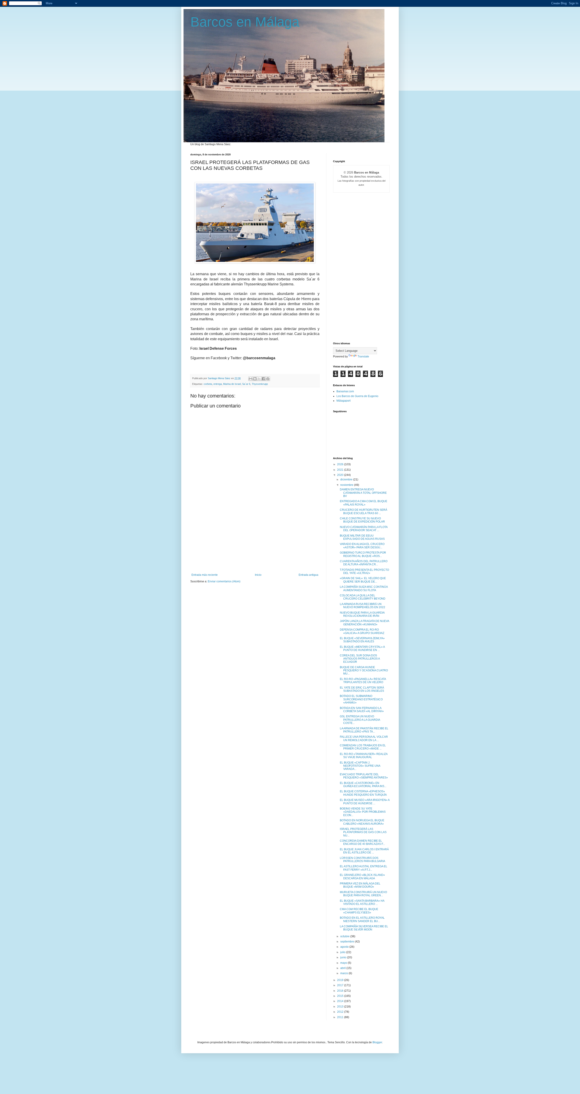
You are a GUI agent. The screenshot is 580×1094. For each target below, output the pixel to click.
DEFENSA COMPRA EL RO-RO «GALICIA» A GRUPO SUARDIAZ (362, 631)
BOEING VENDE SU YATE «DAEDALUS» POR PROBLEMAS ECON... (363, 812)
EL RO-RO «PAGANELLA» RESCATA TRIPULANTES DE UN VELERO (363, 680)
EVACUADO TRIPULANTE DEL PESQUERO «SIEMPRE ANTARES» (364, 776)
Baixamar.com (345, 391)
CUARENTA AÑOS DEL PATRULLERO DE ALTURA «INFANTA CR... (363, 563)
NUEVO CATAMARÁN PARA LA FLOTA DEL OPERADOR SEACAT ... (363, 528)
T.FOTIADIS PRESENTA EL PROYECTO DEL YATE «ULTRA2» (364, 571)
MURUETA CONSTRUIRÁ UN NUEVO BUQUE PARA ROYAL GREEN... (363, 894)
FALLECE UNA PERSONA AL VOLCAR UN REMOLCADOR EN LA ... (364, 738)
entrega (217, 384)
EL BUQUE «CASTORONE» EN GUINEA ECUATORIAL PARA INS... (363, 784)
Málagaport (343, 400)
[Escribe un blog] (255, 378)
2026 (340, 464)
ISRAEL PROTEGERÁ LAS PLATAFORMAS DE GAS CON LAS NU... (363, 832)
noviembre (347, 485)
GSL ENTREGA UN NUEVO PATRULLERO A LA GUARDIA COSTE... (360, 720)
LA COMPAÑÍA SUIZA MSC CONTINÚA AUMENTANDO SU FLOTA (364, 588)
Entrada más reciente (204, 574)
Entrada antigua (308, 574)
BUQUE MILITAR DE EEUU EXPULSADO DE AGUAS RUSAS (362, 537)
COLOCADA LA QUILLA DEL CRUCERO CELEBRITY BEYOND (362, 597)
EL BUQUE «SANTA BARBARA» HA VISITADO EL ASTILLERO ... (362, 902)
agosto (344, 946)
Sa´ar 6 (246, 384)
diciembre (346, 479)
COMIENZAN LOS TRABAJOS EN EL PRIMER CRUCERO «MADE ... (363, 747)
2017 (340, 985)
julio (343, 952)
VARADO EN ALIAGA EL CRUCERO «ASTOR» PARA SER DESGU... (362, 545)
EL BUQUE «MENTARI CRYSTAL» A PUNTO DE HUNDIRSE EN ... (362, 648)
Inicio (258, 574)
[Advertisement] (255, 539)
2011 (340, 1017)
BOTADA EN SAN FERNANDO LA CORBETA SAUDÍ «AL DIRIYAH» (362, 709)
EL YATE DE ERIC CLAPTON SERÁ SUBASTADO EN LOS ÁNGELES (362, 689)
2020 (340, 475)
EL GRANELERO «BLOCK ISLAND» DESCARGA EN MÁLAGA (362, 876)
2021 (340, 469)
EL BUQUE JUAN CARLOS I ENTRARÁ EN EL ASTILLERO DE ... (364, 851)
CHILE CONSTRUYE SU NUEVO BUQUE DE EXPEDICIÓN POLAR (362, 520)
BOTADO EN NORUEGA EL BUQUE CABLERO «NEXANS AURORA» (362, 822)
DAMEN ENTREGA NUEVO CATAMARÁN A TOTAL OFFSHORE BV (363, 493)
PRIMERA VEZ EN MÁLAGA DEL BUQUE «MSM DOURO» (360, 885)
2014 (340, 1001)
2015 (340, 996)
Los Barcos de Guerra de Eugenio (357, 396)
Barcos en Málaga (244, 21)
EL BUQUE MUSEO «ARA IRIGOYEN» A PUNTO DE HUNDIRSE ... (364, 801)
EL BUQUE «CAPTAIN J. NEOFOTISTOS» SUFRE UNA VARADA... (360, 766)
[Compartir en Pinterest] (268, 378)
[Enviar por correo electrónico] (250, 378)
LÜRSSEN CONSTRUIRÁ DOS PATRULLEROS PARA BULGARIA (362, 859)
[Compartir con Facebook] (263, 378)
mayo (344, 962)
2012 (340, 1011)
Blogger (377, 1042)
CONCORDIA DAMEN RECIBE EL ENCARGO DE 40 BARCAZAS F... (362, 842)
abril (343, 968)
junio (343, 957)
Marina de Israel (232, 384)
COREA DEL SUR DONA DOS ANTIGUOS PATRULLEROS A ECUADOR (360, 659)
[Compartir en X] (259, 378)
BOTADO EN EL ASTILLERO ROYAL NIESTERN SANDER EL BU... (362, 919)
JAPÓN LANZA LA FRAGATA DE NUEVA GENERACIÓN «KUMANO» (364, 622)
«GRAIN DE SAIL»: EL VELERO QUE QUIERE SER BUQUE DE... (363, 580)
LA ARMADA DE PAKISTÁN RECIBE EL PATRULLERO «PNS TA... (364, 730)
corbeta (208, 384)
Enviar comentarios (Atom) (224, 581)
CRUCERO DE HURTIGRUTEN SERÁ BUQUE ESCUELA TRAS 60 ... (363, 511)
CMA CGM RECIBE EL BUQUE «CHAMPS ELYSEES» (359, 911)
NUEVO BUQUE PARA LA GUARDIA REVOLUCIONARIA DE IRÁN (362, 614)
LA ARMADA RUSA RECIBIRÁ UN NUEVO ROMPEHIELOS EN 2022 (362, 605)
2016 (340, 990)
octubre (345, 936)
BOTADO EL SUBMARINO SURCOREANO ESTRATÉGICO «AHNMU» (361, 699)
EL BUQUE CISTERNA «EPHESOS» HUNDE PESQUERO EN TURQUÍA (363, 793)
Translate (363, 356)
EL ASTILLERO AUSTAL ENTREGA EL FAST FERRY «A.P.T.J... (363, 868)
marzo (344, 973)
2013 (340, 1006)
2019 (340, 980)
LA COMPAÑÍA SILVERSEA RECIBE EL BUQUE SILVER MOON (364, 928)
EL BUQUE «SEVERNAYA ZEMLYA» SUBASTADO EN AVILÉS (362, 640)
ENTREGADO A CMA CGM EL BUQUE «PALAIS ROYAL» (363, 503)
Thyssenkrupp (260, 384)
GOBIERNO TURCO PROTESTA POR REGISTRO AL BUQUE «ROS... (363, 554)
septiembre (347, 941)
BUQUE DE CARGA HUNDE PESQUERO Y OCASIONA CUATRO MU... (364, 670)
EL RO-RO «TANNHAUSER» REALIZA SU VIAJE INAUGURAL (363, 755)
